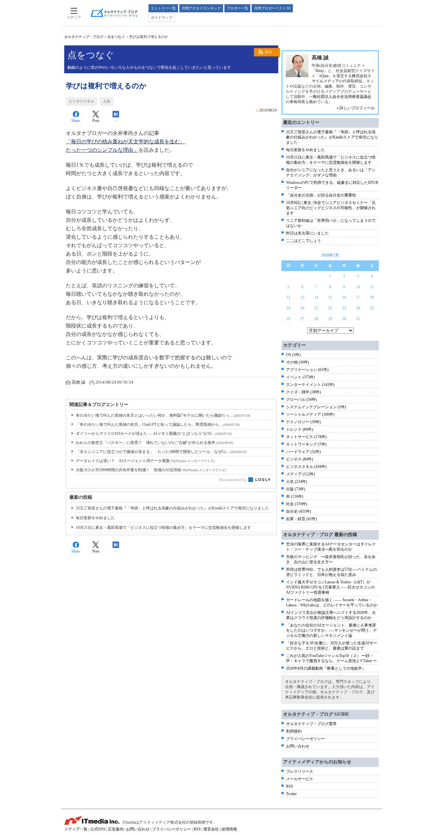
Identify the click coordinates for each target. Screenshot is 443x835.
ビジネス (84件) (299, 459)
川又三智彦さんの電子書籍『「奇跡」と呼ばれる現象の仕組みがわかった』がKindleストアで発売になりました (172, 508)
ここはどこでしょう (303, 240)
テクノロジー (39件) (303, 422)
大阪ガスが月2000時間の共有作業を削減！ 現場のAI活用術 (151, 470)
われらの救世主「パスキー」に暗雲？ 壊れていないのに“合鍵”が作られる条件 (154, 442)
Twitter (291, 794)
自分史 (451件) (298, 511)
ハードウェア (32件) (303, 451)
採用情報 (229, 829)
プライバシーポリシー (305, 738)
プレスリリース (299, 771)
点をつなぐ (116, 37)
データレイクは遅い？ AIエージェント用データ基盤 (145, 461)
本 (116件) (294, 496)
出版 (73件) (295, 489)
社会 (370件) (296, 504)
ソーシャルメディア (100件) (310, 414)
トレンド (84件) (299, 429)
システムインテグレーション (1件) (316, 407)
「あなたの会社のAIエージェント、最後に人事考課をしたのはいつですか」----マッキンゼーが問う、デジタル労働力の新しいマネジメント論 (331, 630)
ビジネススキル (81, 101)
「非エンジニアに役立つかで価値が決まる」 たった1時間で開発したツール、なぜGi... (161, 451)
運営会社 (211, 829)
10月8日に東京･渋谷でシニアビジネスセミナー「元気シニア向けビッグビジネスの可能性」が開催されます (331, 207)
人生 (106, 101)
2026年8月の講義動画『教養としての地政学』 (326, 668)
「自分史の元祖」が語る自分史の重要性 (321, 195)
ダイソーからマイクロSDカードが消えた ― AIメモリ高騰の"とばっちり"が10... (154, 433)
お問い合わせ (297, 746)
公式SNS (97, 829)
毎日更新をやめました (95, 518)
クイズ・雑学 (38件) (303, 392)
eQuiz (324, 76)
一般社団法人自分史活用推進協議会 (340, 96)
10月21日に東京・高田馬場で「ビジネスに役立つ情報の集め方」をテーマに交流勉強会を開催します (163, 527)
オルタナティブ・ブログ (83, 37)
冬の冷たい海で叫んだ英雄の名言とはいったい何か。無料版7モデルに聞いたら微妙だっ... (163, 415)
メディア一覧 (76, 829)
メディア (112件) (300, 474)
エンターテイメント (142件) (310, 384)
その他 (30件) (297, 362)
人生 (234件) (296, 481)
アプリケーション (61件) (307, 369)
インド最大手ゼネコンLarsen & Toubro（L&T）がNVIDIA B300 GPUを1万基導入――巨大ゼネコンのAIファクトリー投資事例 (330, 587)
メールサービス (299, 779)
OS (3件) (293, 354)
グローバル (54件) (301, 399)
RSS (268, 52)
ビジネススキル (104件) (306, 466)
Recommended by (233, 480)
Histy (320, 70)
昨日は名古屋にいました (307, 233)
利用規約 (294, 731)
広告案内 (116, 829)
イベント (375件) (300, 377)
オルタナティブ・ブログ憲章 (311, 724)
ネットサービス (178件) (306, 437)
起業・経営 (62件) (301, 519)
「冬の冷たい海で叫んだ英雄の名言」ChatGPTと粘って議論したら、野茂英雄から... (158, 424)
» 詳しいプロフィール (356, 108)
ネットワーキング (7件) (306, 444)
